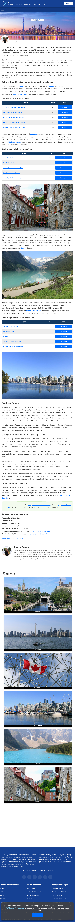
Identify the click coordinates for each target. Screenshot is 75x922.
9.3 (53, 107)
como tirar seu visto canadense (38, 534)
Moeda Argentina (57, 895)
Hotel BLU (6, 336)
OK (37, 915)
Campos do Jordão (32, 895)
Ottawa (21, 86)
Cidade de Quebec (14, 142)
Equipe (29, 870)
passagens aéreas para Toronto (38, 505)
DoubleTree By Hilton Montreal (12, 178)
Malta (2, 895)
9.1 (50, 326)
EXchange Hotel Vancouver (11, 326)
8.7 (50, 173)
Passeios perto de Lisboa (60, 899)
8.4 (53, 127)
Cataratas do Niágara (21, 94)
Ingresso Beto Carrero (59, 888)
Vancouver (30, 311)
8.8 (53, 117)
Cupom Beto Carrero (59, 892)
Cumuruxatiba (30, 888)
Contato (42, 870)
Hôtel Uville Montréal (9, 163)
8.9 (53, 112)
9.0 (50, 158)
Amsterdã (3, 899)
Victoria (38, 311)
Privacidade (50, 870)
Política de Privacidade (15, 908)
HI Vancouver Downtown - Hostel (13, 346)
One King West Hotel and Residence (14, 117)
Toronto (51, 86)
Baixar (68, 3)
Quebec (37, 801)
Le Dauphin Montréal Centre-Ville (13, 168)
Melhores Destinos (56, 850)
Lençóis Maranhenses (33, 892)
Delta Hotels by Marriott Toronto (12, 112)
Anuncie (35, 870)
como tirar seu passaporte (41, 531)
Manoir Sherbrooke (8, 158)
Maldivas (29, 899)
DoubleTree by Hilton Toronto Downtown (15, 122)
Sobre (23, 870)
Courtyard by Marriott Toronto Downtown (15, 127)
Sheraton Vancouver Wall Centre (12, 341)
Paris (2, 892)
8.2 (50, 178)
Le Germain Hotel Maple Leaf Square (14, 107)
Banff (23, 248)
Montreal (33, 134)
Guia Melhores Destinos (37, 9)
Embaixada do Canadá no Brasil (14, 538)
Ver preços (65, 107)
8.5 (53, 122)
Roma (2, 888)
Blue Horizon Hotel (8, 331)
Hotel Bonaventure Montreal (11, 173)
